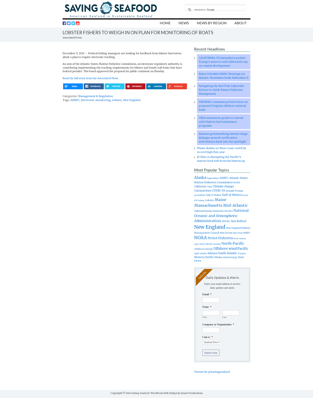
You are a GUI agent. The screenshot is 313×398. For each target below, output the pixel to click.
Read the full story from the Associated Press (90, 78)
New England (131, 100)
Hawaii (245, 195)
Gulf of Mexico (232, 195)
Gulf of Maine (213, 195)
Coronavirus (202, 190)
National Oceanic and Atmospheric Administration (221, 216)
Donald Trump (234, 190)
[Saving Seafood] (111, 17)
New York (237, 233)
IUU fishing (199, 200)
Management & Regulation (95, 96)
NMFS (246, 232)
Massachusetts (208, 205)
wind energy (230, 257)
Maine (220, 199)
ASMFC (75, 100)
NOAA (200, 237)
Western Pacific (204, 257)
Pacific (242, 248)
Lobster (117, 100)
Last (224, 317)
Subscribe (210, 352)
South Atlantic (227, 253)
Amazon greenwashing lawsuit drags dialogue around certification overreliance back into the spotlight (223, 137)
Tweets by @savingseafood (212, 371)
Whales (218, 257)
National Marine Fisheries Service (213, 211)
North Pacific (232, 243)
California (200, 186)
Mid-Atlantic (235, 205)
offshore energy (203, 248)
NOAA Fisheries (220, 238)
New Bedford (238, 221)
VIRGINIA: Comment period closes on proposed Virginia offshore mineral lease (223, 105)
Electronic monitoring (96, 100)
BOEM (237, 182)
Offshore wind (225, 248)
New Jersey (226, 232)
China (209, 187)
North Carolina (213, 244)
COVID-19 (218, 190)
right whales (200, 253)
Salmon (212, 253)
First (204, 317)
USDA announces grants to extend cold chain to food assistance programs (221, 121)
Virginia (242, 253)
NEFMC (226, 221)
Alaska (200, 177)
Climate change (223, 186)
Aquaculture (213, 178)
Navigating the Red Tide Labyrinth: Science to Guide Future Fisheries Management (221, 89)
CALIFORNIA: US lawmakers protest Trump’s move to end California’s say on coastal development (223, 61)
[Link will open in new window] (64, 23)
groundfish (199, 195)
